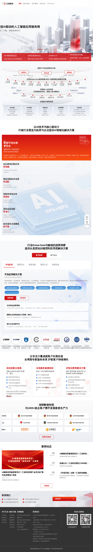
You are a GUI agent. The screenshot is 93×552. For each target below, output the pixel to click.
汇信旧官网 (20, 527)
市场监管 (12, 515)
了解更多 (46, 485)
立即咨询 (23, 298)
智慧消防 (12, 520)
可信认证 (12, 524)
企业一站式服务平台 (23, 529)
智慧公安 (12, 522)
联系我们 (4, 520)
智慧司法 (12, 517)
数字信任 (53, 255)
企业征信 (12, 527)
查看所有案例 (46, 437)
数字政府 (39, 255)
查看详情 (10, 298)
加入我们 (4, 522)
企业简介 (4, 515)
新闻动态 (4, 517)
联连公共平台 (21, 524)
